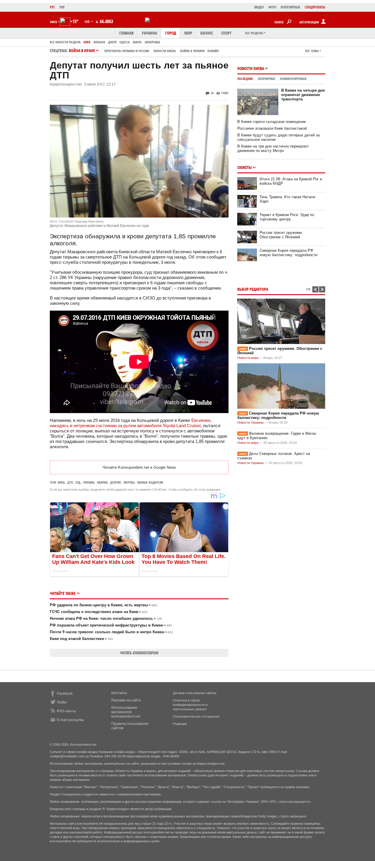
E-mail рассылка (70, 720)
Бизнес (206, 33)
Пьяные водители (150, 482)
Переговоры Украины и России (126, 51)
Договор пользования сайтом (195, 693)
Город (170, 33)
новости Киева (165, 51)
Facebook (65, 693)
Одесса (125, 42)
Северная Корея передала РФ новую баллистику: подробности (288, 252)
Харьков (99, 42)
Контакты (119, 693)
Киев (87, 42)
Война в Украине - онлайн (199, 51)
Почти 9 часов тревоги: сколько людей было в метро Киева (111, 632)
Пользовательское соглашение (196, 716)
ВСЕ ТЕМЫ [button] (312, 51)
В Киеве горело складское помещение (271, 121)
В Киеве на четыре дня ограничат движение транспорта (303, 94)
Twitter (62, 702)
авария (102, 482)
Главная (126, 33)
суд (77, 482)
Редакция (180, 723)
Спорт (226, 33)
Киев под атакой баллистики (81, 638)
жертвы (129, 482)
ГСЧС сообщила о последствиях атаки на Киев (98, 612)
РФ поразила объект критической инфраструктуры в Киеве (111, 625)
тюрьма (88, 482)
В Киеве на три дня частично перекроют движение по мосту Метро (273, 148)
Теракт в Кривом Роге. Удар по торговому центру (287, 217)
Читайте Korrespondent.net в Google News (139, 467)
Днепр (112, 42)
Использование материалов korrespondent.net (125, 712)
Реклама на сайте (126, 700)
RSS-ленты (66, 711)
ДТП (70, 482)
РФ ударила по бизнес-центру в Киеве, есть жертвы (103, 605)
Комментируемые (293, 78)
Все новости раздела (65, 42)
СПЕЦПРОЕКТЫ (315, 7)
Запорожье (152, 42)
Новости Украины (250, 422)
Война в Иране (144, 50)
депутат (115, 482)
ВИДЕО (259, 7)
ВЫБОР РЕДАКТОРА (252, 289)
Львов (137, 42)
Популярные (266, 78)
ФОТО (272, 7)
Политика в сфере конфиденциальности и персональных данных (190, 705)
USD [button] (88, 21)
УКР (62, 7)
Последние (245, 78)
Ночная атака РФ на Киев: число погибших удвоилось (106, 618)
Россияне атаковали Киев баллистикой (272, 128)
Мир (188, 33)
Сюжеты (244, 167)
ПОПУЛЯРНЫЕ (290, 7)
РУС (52, 7)
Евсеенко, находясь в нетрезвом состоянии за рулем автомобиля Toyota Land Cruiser (131, 423)
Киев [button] (53, 22)
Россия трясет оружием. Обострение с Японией (281, 234)
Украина (149, 33)
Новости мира (247, 358)
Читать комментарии (139, 652)
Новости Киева (250, 68)
